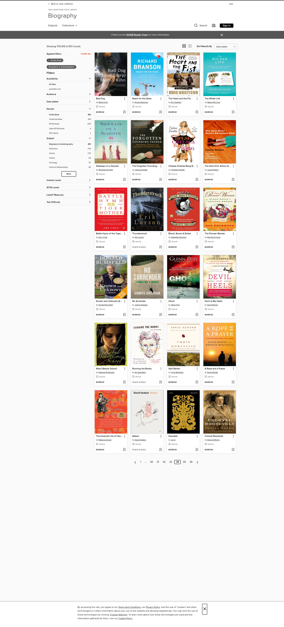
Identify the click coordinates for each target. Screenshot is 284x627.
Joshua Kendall (141, 170)
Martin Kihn (103, 102)
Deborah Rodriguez (106, 372)
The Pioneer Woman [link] (215, 233)
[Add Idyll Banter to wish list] (197, 382)
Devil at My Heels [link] (213, 301)
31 (158, 462)
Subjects (53, 25)
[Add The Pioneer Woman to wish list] (233, 247)
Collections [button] (68, 25)
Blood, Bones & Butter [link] (179, 233)
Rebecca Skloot (105, 440)
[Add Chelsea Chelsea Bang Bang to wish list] (197, 180)
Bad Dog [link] (100, 98)
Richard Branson (141, 102)
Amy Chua (103, 237)
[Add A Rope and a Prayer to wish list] (233, 382)
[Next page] (197, 462)
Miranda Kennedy (106, 170)
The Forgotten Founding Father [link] (145, 166)
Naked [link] (135, 436)
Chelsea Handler (178, 170)
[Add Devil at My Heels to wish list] (233, 315)
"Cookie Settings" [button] (118, 614)
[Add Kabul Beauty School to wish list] (124, 382)
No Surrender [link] (139, 301)
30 (151, 462)
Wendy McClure (213, 102)
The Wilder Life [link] (212, 98)
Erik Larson (139, 237)
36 (191, 462)
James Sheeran (141, 305)
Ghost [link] (171, 301)
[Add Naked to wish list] (160, 450)
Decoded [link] (173, 436)
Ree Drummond (213, 237)
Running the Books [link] (142, 368)
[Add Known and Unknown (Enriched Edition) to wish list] (124, 315)
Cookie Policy (125, 618)
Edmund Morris (213, 440)
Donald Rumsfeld (106, 305)
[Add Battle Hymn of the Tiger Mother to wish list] (124, 247)
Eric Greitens (176, 102)
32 (164, 462)
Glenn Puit (175, 305)
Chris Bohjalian (177, 372)
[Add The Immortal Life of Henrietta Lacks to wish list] (124, 450)
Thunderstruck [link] (139, 233)
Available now (55, 89)
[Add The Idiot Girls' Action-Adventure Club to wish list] (233, 180)
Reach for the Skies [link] (141, 98)
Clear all (86, 54)
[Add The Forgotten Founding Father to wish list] (160, 180)
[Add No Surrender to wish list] (160, 315)
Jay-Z (173, 440)
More (69, 174)
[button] (200, 26)
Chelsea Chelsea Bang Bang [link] (182, 166)
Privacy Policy (153, 607)
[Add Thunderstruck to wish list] (160, 247)
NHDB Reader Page (136, 34)
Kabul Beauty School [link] (106, 368)
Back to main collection (61, 4)
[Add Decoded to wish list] (197, 450)
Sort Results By (204, 46)
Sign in (226, 25)
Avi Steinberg (140, 372)
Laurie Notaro (212, 170)
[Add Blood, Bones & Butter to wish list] (197, 247)
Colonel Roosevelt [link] (214, 436)
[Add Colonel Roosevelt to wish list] (233, 450)
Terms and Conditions (129, 607)
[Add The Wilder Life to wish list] (233, 112)
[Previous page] (135, 462)
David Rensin (212, 305)
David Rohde (212, 372)
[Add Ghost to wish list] (197, 315)
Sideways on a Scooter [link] (107, 166)
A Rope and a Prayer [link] (215, 368)
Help (231, 4)
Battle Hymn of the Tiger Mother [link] (109, 233)
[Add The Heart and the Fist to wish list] (197, 112)
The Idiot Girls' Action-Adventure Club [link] (218, 166)
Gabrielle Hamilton (178, 237)
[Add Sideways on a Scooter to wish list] (124, 180)
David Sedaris (140, 440)
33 (170, 462)
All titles (52, 84)
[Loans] (213, 26)
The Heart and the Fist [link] (179, 98)
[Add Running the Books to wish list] (160, 382)
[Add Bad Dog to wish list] (124, 112)
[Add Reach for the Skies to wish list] (160, 112)
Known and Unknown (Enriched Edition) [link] (109, 301)
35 (184, 462)
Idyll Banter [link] (174, 368)
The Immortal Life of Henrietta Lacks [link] (109, 436)
